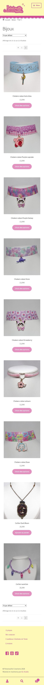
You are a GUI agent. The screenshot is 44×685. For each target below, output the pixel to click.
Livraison (9, 643)
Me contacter (10, 635)
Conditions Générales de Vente (17, 639)
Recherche (22, 681)
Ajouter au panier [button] (22, 532)
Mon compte (7, 681)
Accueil (7, 20)
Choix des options (22, 105)
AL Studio (25, 672)
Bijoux (14, 20)
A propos (9, 630)
